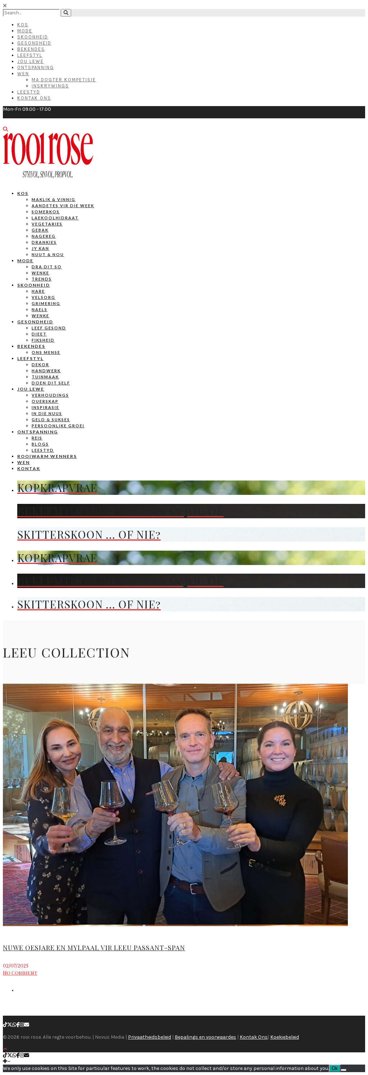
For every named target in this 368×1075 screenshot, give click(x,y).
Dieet (39, 334)
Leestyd (28, 92)
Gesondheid (34, 43)
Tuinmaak (45, 376)
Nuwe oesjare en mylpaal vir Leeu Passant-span (94, 947)
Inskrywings (50, 85)
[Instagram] (22, 1025)
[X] (9, 1025)
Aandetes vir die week (63, 205)
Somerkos (46, 211)
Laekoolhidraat (55, 217)
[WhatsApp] (14, 1025)
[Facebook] (18, 1025)
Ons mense (46, 352)
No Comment (20, 972)
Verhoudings (50, 395)
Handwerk (46, 370)
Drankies (44, 242)
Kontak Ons (34, 98)
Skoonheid (32, 37)
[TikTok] (5, 1025)
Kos (22, 24)
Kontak (28, 468)
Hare (38, 291)
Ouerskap (45, 401)
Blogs (40, 444)
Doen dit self (51, 383)
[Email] (26, 1025)
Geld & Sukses (51, 419)
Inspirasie (45, 407)
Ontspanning (35, 67)
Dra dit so (47, 266)
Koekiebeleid (284, 1037)
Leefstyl (29, 55)
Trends (42, 279)
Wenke (40, 272)
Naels (39, 309)
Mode (24, 30)
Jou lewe (30, 389)
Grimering (46, 303)
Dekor (40, 364)
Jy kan (40, 248)
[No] (343, 1070)
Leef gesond (49, 327)
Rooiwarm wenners (47, 456)
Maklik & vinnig (53, 199)
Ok (335, 1068)
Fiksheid (43, 340)
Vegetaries (47, 224)
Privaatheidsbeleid (149, 1037)
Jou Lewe (30, 61)
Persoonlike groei (58, 425)
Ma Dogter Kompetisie (64, 79)
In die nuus (47, 413)
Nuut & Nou (48, 254)
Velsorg (43, 297)
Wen (23, 73)
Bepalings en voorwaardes (205, 1037)
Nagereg (44, 236)
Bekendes (31, 49)
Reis (37, 438)
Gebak (40, 230)
